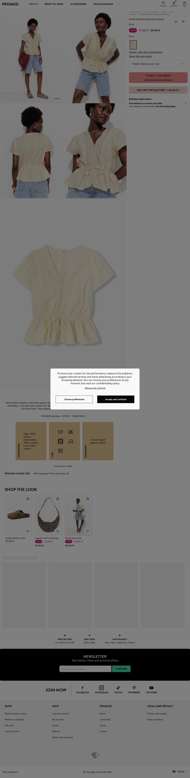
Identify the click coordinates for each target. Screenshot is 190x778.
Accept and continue (115, 399)
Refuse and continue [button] (95, 388)
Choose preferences (74, 399)
